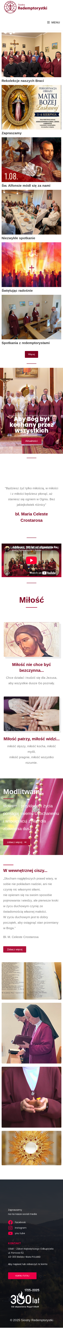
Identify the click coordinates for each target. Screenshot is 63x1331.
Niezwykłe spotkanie (18, 238)
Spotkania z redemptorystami (26, 343)
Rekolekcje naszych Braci (23, 81)
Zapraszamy (12, 133)
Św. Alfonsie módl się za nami (26, 185)
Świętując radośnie (17, 290)
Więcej (31, 354)
